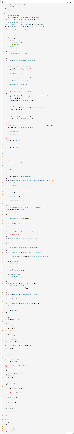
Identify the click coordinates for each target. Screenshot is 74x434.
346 (2, 242)
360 (2, 252)
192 (2, 136)
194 (2, 137)
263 (2, 185)
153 (2, 109)
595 (2, 414)
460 (2, 321)
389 (2, 272)
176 (2, 125)
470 (2, 328)
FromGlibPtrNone (21, 345)
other (11, 393)
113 (2, 81)
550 (2, 383)
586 (2, 408)
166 (2, 118)
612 (2, 426)
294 (2, 206)
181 (2, 128)
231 (2, 163)
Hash (7, 9)
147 (2, 105)
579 (2, 403)
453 (2, 316)
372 (2, 260)
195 (2, 138)
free (9, 383)
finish (22, 388)
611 (2, 425)
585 (2, 407)
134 (2, 96)
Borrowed (19, 374)
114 (2, 82)
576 (2, 401)
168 (2, 119)
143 (2, 102)
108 (2, 78)
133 (2, 95)
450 (2, 314)
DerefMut (10, 10)
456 (2, 318)
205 (2, 145)
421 (2, 294)
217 (2, 153)
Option (24, 96)
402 (2, 281)
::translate (7, 13)
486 (2, 339)
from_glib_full (8, 355)
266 (2, 187)
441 (2, 308)
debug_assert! (8, 347)
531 (2, 370)
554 (2, 386)
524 (2, 365)
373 (2, 261)
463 (2, 323)
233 (2, 164)
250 (2, 176)
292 (2, 205)
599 (2, 417)
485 (2, 338)
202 (2, 143)
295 (2, 207)
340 (2, 238)
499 (2, 348)
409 (2, 286)
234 (2, 165)
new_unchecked (15, 361)
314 (2, 220)
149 (2, 106)
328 (2, 230)
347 (2, 243)
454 (2, 317)
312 (2, 219)
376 (2, 263)
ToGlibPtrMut (22, 338)
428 (2, 299)
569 (2, 396)
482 (2, 336)
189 (2, 134)
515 (2, 359)
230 (2, 162)
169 (2, 120)
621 (2, 432)
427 (2, 298)
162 (2, 115)
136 (2, 97)
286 (2, 201)
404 (2, 282)
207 (2, 146)
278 (2, 195)
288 (2, 202)
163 (2, 116)
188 (2, 133)
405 (2, 283)
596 (2, 415)
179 (2, 127)
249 (2, 175)
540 (2, 376)
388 (2, 271)
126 (2, 90)
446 (2, 311)
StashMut (17, 341)
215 (2, 152)
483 (2, 337)
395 (2, 276)
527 (2, 367)
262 (2, 184)
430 (2, 300)
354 (2, 248)
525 (2, 366)
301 (2, 211)
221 (2, 156)
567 (2, 395)
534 (2, 372)
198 (2, 140)
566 (2, 394)
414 (2, 289)
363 (2, 254)
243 (2, 171)
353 (2, 247)
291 (2, 204)
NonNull (12, 361)
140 (2, 100)
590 (2, 411)
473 (2, 330)
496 (2, 346)
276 (2, 194)
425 (2, 297)
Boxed (29, 327)
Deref (7, 10)
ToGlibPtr (21, 327)
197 (2, 139)
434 (2, 303)
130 (2, 93)
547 (2, 381)
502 (2, 350)
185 (2, 131)
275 (2, 193)
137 (2, 98)
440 (2, 307)
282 (2, 198)
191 (2, 135)
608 (2, 423)
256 (2, 180)
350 (2, 245)
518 (2, 361)
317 (2, 222)
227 (2, 160)
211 (2, 149)
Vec (30, 181)
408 (2, 285)
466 (2, 325)
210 (2, 148)
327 (2, 229)
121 (2, 87)
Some (6, 393)
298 (2, 209)
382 (2, 267)
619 (2, 431)
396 (2, 277)
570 (2, 397)
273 (2, 192)
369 (2, 258)
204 (2, 144)
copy (11, 348)
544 (2, 379)
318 (2, 223)
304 (2, 213)
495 (2, 345)
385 (2, 269)
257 (2, 181)
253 (2, 178)
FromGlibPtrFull (21, 365)
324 (2, 227)
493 (2, 344)
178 (2, 126)
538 (2, 375)
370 (2, 259)
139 (2, 99)
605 (2, 421)
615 (2, 428)
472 (2, 329)
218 (2, 154)
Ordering (21, 392)
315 (2, 221)
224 (2, 158)
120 (2, 86)
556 (2, 387)
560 (2, 390)
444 (2, 310)
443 (2, 309)
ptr (5, 11)
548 (2, 382)
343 (2, 240)
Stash (14, 330)
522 (2, 364)
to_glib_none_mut (13, 430)
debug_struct (8, 388)
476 (2, 332)
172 (2, 122)
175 (2, 124)
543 (2, 378)
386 (2, 270)
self (9, 335)
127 (2, 91)
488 (2, 340)
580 (2, 404)
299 (2, 210)
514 (2, 358)
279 (2, 196)
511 (2, 356)
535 (2, 373)
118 (2, 85)
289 (2, 203)
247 (2, 174)
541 (2, 377)
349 (2, 244)
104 (2, 75)
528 (2, 368)
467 (2, 326)
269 (2, 189)
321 (2, 225)
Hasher (10, 9)
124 (2, 89)
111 (2, 80)
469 (2, 327)
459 (2, 320)
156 (2, 111)
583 (2, 406)
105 (2, 76)
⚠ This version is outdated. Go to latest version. (69, 432)
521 (2, 363)
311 (2, 218)
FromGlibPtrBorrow (21, 373)
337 (2, 236)
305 (2, 214)
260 (2, 183)
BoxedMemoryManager (9, 316)
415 (2, 290)
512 (2, 357)
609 (2, 424)
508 (2, 354)
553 (2, 385)
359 (2, 251)
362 (2, 253)
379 (2, 265)
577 (2, 402)
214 (2, 151)
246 (2, 173)
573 (2, 399)
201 (2, 142)
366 (2, 256)
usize (27, 181)
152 (2, 108)
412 (2, 288)
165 (2, 117)
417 (2, 291)
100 (2, 72)
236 (2, 166)
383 (2, 268)
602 (2, 419)
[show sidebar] (0, 0)
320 (2, 224)
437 (2, 305)
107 (2, 77)
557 (2, 388)
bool (14, 402)
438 (2, 306)
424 (2, 296)
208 (2, 147)
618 (2, 430)
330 (2, 231)
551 (2, 384)
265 (2, 186)
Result (19, 387)
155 (2, 110)
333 (2, 233)
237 (2, 167)
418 (2, 292)
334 (2, 234)
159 (2, 113)
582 (2, 405)
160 (2, 114)
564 (2, 393)
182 (2, 129)
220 (2, 155)
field (14, 388)
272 (2, 191)
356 (2, 249)
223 (2, 157)
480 (2, 335)
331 (2, 232)
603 (2, 420)
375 (2, 262)
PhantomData (17, 66)
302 (2, 212)
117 (2, 84)
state (15, 411)
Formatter (14, 387)
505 (2, 352)
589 (2, 410)
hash (13, 411)
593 (2, 413)
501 (2, 349)
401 (2, 280)
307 (2, 215)
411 (2, 287)
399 (2, 279)
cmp (5, 8)
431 (2, 301)
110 (2, 79)
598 (2, 416)
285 (2, 200)
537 (2, 374)
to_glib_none (9, 411)
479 (2, 334)
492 (2, 343)
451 (2, 315)
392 (2, 274)
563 (2, 392)
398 (2, 278)
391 (2, 273)
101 (2, 73)
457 (2, 319)
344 (2, 241)
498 (2, 347)
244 (2, 172)
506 (2, 353)
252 (2, 177)
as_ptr (13, 335)
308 (2, 216)
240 (2, 169)
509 (2, 355)
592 (2, 412)
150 (2, 107)
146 (2, 104)
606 (2, 422)
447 (2, 312)
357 (2, 250)
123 (2, 88)
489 (2, 341)
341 (2, 239)
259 (2, 182)
